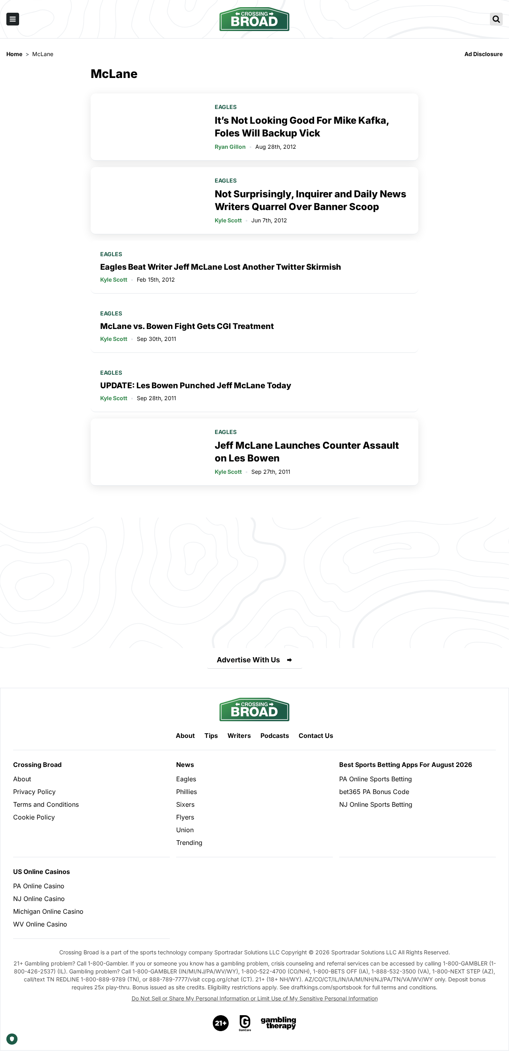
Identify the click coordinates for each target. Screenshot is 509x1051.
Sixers (185, 804)
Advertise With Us (248, 660)
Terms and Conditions (46, 804)
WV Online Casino (40, 924)
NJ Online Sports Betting (375, 804)
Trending (189, 843)
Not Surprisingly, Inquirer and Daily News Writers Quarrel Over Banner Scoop (310, 200)
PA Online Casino (38, 886)
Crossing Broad (37, 765)
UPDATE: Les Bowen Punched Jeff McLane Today (195, 385)
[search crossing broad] (496, 19)
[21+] (221, 1023)
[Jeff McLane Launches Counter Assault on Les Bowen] (148, 451)
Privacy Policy (34, 792)
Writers (239, 736)
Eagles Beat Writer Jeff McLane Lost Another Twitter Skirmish (220, 267)
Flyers (185, 817)
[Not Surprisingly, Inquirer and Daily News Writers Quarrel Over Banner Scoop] (148, 200)
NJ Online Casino (39, 899)
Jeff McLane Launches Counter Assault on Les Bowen (307, 452)
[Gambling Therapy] (278, 1023)
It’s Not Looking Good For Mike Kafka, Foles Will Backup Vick (302, 127)
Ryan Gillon (230, 146)
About (185, 736)
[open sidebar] (12, 19)
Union (185, 830)
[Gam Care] (245, 1023)
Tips (211, 736)
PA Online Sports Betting (375, 779)
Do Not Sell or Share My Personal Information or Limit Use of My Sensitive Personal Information (255, 998)
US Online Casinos (41, 872)
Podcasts (274, 736)
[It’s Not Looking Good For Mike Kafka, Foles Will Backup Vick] (148, 126)
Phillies (186, 792)
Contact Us (316, 736)
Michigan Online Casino (48, 911)
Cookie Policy (34, 817)
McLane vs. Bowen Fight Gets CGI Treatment (187, 326)
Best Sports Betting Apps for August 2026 (405, 765)
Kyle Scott (228, 220)
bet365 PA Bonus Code (374, 792)
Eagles (226, 106)
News (185, 765)
